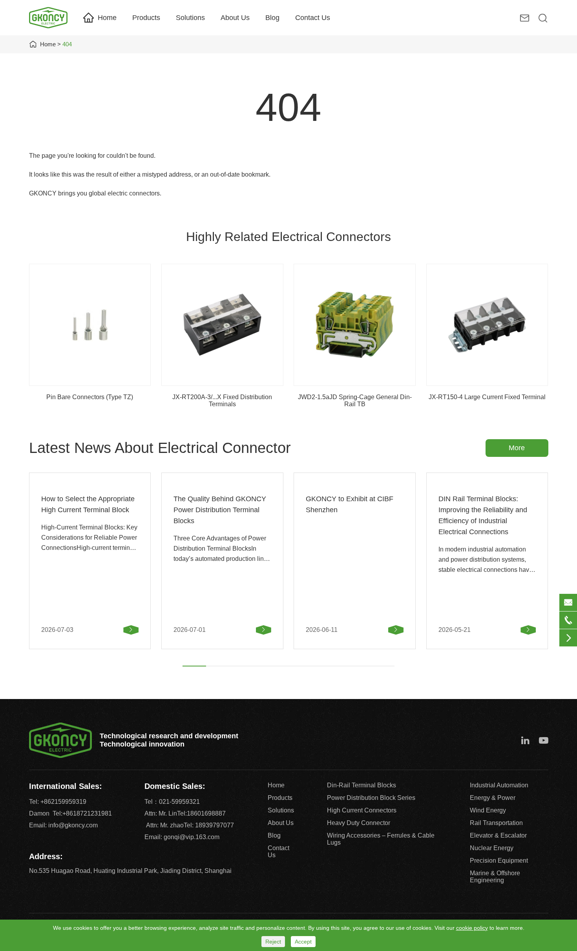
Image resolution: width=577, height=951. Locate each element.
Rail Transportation (496, 823)
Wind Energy (488, 810)
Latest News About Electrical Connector (160, 448)
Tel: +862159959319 (57, 801)
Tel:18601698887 (201, 813)
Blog (272, 18)
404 (67, 44)
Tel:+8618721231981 (82, 813)
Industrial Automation (499, 785)
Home (107, 18)
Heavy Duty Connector (358, 823)
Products (146, 18)
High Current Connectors (361, 810)
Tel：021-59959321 (172, 801)
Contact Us (312, 18)
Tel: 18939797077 (209, 825)
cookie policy (472, 928)
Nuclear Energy (491, 848)
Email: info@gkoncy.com (63, 825)
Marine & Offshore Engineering (495, 876)
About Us (235, 18)
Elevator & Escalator (498, 835)
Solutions (190, 18)
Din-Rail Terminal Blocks (361, 785)
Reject (273, 941)
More (517, 448)
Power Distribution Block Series (371, 797)
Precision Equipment (499, 860)
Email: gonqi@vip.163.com (181, 837)
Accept (303, 941)
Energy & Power (492, 797)
